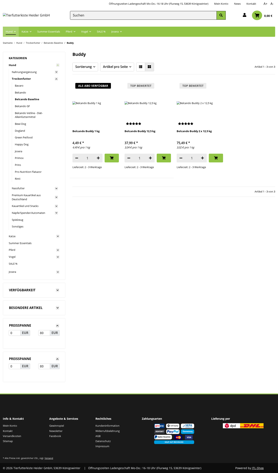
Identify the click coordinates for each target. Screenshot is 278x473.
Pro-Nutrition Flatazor (28, 172)
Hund (12, 65)
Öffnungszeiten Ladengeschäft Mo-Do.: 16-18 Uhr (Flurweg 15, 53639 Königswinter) (158, 3)
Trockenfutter (21, 78)
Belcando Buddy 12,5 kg (140, 131)
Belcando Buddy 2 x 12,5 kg (194, 131)
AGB (98, 436)
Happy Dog (21, 144)
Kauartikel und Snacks (25, 206)
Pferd (12, 250)
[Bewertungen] (134, 123)
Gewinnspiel (56, 425)
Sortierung (83, 66)
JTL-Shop (258, 468)
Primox (19, 158)
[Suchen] (221, 15)
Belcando (20, 92)
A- (272, 3)
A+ (265, 3)
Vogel (12, 257)
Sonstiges (17, 226)
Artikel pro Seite (115, 66)
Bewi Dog (20, 124)
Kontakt (251, 3)
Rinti (17, 179)
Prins (18, 165)
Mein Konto (221, 3)
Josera (18, 151)
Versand (49, 458)
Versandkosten (12, 436)
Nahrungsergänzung (24, 72)
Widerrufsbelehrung (107, 431)
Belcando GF (22, 106)
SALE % (13, 263)
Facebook (55, 436)
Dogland (20, 131)
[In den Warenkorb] (112, 158)
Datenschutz (103, 441)
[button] (244, 15)
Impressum (102, 446)
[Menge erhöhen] (98, 158)
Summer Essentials (20, 243)
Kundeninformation (107, 425)
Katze (12, 236)
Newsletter (55, 431)
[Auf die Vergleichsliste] (112, 86)
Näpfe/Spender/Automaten (28, 213)
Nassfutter (18, 188)
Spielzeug (17, 220)
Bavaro (19, 85)
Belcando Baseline (27, 99)
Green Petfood (24, 137)
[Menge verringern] (76, 158)
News (237, 3)
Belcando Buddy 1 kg (86, 131)
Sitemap (8, 441)
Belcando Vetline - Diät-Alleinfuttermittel (29, 115)
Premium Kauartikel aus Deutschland (26, 197)
